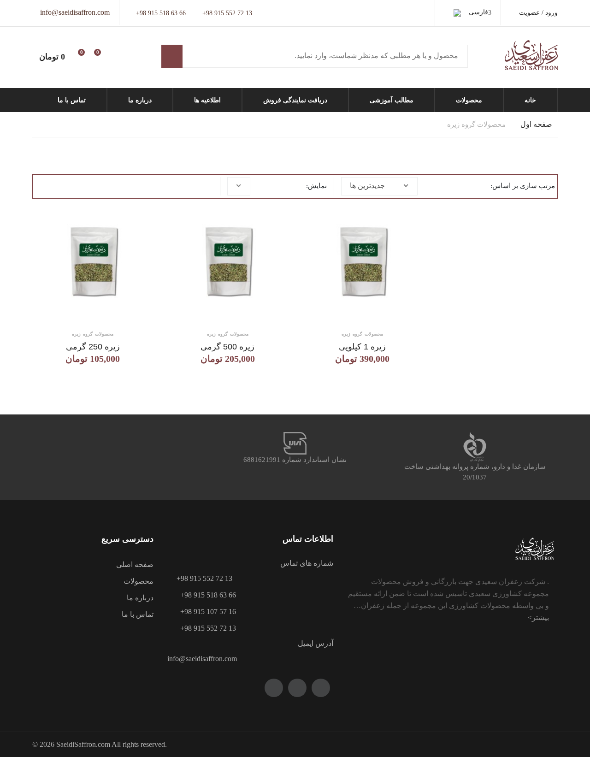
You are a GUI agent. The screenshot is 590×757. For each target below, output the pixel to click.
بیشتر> (538, 617)
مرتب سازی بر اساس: (522, 185)
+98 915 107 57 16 (204, 611)
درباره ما (140, 100)
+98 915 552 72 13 (227, 13)
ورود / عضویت (538, 12)
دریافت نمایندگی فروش (295, 100)
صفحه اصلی (134, 564)
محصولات (469, 100)
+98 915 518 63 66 (161, 13)
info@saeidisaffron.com (75, 12)
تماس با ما (72, 100)
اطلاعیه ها (207, 100)
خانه (530, 100)
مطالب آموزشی (391, 100)
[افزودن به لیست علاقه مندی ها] (140, 212)
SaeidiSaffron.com (83, 744)
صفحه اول (536, 124)
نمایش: (316, 185)
